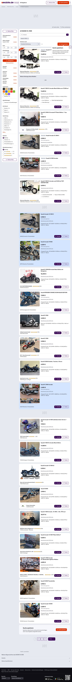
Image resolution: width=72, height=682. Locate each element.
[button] (10, 36)
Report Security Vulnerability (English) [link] (9, 671)
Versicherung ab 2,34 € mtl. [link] (47, 119)
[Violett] (9, 94)
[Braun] (11, 89)
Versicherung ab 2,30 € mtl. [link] (47, 56)
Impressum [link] (3, 670)
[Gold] (6, 94)
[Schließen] (70, 47)
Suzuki (17, 6)
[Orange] (4, 91)
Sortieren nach (23, 41)
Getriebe (5, 81)
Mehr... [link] (4, 132)
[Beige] (6, 89)
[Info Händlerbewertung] (12, 147)
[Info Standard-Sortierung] (42, 44)
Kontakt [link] (22, 670)
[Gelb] (9, 91)
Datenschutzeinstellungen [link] (37, 670)
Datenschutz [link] (28, 670)
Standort (5, 66)
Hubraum (5, 71)
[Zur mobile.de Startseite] (13, 2)
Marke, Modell (6, 40)
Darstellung (14, 676)
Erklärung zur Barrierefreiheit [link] (50, 670)
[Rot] (11, 91)
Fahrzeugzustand (7, 35)
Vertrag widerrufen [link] (15, 670)
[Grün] (14, 91)
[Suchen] (67, 35)
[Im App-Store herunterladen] (49, 679)
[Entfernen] (28, 38)
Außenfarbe (5, 86)
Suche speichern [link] (10, 63)
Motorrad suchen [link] (10, 6)
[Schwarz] (4, 89)
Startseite (3, 6)
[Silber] (4, 94)
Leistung (5, 75)
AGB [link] (8, 670)
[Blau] (6, 91)
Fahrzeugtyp (5, 78)
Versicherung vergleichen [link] (46, 142)
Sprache (3, 676)
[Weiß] (14, 89)
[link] (55, 27)
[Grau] (9, 89)
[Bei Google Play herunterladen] (59, 679)
